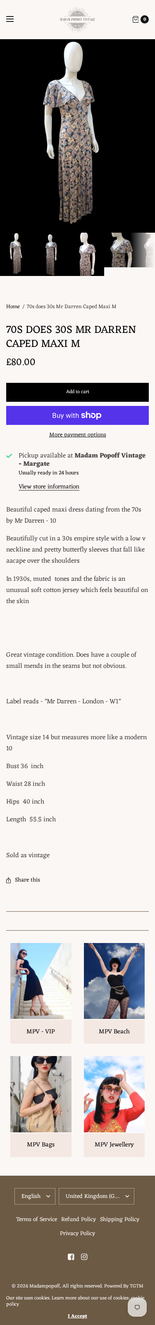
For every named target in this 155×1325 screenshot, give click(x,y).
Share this (27, 880)
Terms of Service (36, 1219)
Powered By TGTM (123, 1286)
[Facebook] (71, 1257)
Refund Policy (78, 1219)
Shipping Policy (119, 1219)
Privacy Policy (77, 1233)
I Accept (77, 1316)
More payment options (77, 435)
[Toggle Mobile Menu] (15, 19)
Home (13, 306)
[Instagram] (84, 1257)
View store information (49, 487)
